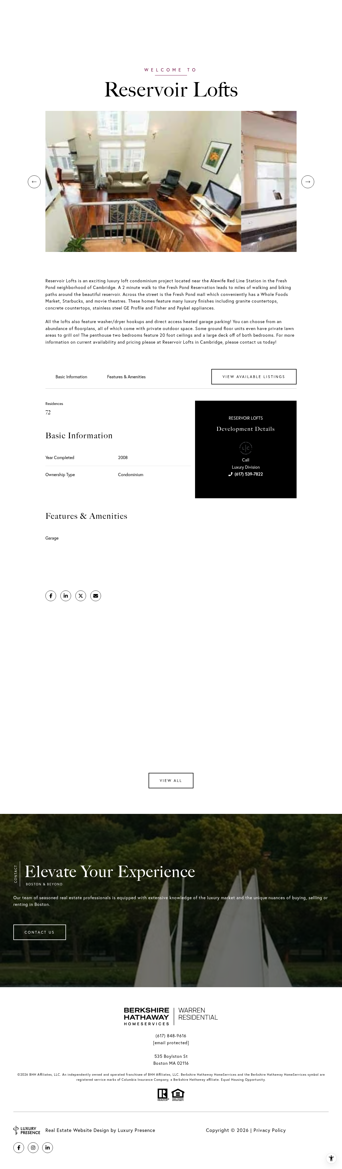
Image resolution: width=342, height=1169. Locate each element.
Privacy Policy (270, 1130)
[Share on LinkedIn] (65, 595)
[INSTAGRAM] (33, 1147)
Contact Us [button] (40, 932)
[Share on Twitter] (80, 595)
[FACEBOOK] (18, 1147)
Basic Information (71, 376)
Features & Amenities (126, 376)
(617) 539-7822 (249, 474)
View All (171, 780)
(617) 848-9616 (171, 1035)
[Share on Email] (95, 595)
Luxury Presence (136, 1130)
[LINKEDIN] (47, 1147)
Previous (34, 181)
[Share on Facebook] (50, 595)
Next (307, 181)
